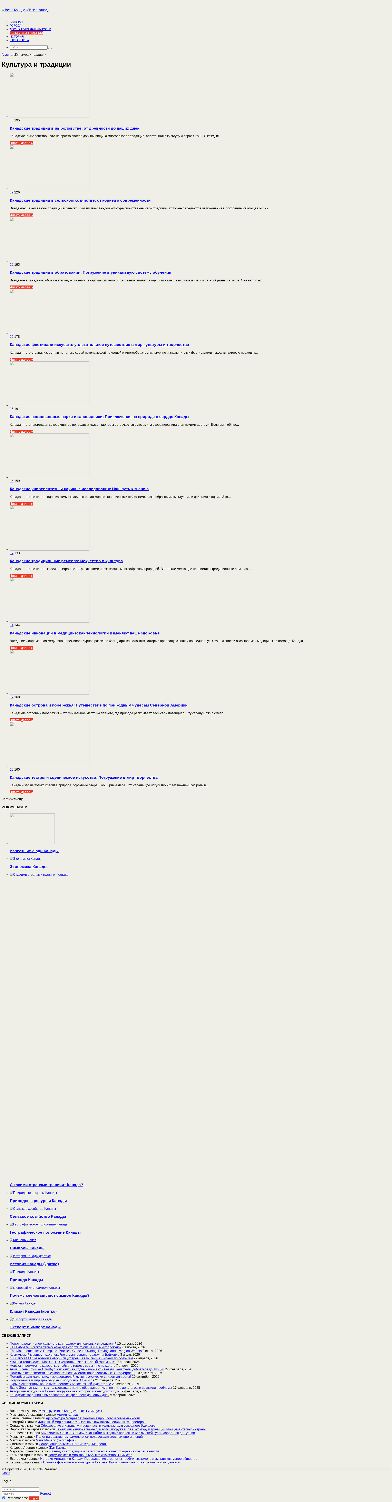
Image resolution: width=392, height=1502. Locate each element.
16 (11, 120)
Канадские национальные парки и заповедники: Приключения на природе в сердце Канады (99, 416)
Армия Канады (68, 1414)
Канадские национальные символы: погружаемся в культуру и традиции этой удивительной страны (131, 1429)
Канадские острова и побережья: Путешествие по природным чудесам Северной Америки (99, 705)
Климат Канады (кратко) (33, 1311)
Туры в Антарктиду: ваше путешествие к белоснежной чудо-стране (60, 1384)
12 (11, 336)
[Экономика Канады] (26, 858)
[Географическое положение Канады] (39, 1224)
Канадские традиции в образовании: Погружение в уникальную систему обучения (90, 272)
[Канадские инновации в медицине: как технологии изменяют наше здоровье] (49, 621)
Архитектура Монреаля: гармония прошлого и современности (93, 1418)
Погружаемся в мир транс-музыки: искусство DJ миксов (52, 1380)
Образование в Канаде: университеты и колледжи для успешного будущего (98, 1425)
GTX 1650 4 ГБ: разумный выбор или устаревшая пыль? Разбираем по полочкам (71, 1358)
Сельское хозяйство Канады (38, 1216)
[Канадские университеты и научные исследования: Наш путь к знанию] (49, 477)
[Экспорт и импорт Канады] (31, 1319)
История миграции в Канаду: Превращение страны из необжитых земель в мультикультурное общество (118, 1458)
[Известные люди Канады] (32, 843)
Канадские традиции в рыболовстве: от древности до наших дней (75, 128)
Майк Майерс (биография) (56, 1440)
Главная (16, 21)
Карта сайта (19, 40)
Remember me (17, 1498)
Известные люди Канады (34, 851)
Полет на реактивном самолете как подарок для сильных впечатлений (63, 1343)
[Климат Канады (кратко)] (23, 1303)
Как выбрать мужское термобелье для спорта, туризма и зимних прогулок (65, 1347)
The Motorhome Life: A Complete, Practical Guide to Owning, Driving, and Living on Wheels (76, 1351)
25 (11, 264)
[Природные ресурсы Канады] (33, 1192)
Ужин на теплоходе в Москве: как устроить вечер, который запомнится (63, 1362)
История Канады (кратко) (34, 1264)
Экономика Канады (28, 866)
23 (11, 769)
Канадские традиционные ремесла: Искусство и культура (66, 561)
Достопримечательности (30, 29)
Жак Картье (58, 1447)
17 (11, 553)
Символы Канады (27, 1248)
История (17, 36)
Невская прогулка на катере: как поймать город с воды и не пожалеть (62, 1365)
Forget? (45, 1493)
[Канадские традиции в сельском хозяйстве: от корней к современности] (49, 188)
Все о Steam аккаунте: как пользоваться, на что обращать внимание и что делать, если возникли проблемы (91, 1387)
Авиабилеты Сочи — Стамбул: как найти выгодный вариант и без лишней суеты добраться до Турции (87, 1369)
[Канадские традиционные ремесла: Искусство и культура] (49, 549)
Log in (34, 1498)
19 (11, 192)
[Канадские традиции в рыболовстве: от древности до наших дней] (49, 116)
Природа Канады (26, 1280)
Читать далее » (21, 143)
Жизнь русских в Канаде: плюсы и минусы (70, 1411)
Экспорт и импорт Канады (35, 1327)
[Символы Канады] (23, 1240)
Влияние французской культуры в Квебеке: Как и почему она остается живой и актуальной (111, 1462)
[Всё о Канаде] (25, 10)
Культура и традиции (26, 32)
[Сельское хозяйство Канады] (33, 1208)
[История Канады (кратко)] (30, 1256)
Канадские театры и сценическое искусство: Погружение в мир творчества (84, 777)
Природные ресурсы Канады (38, 1201)
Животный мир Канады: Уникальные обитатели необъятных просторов (92, 1422)
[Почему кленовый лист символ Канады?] (35, 1287)
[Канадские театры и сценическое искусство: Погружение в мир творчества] (49, 766)
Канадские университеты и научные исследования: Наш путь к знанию (79, 489)
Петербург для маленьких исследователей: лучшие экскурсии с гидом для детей (70, 1376)
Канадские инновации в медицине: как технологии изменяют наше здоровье (85, 633)
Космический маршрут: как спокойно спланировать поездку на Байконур (64, 1354)
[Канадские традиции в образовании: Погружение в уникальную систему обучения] (49, 261)
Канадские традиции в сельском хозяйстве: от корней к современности (80, 200)
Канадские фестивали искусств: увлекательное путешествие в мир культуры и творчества (99, 344)
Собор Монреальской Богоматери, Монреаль (73, 1444)
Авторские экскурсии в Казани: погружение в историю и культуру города (64, 1391)
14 (11, 625)
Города (15, 25)
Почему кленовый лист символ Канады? (50, 1295)
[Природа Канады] (24, 1271)
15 (11, 409)
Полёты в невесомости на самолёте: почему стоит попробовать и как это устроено (72, 1373)
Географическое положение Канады (45, 1232)
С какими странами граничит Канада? (46, 1185)
